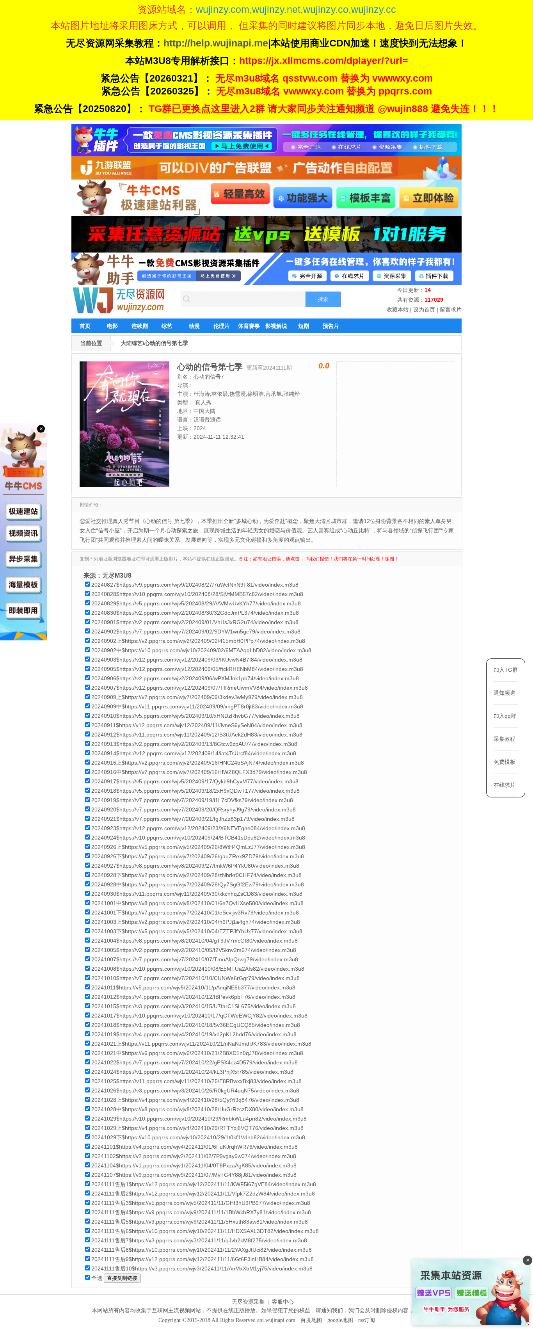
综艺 (167, 326)
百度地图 (311, 1320)
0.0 (323, 365)
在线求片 (504, 785)
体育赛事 (249, 326)
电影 (112, 326)
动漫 (194, 326)
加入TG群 (506, 670)
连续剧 (139, 326)
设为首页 (424, 309)
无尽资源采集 (248, 1302)
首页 (85, 326)
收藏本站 (398, 309)
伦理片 (221, 326)
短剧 (303, 326)
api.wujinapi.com (276, 1320)
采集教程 (504, 739)
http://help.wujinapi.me (215, 42)
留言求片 (451, 309)
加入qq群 (505, 716)
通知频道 (504, 693)
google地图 (340, 1320)
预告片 (331, 326)
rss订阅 (366, 1320)
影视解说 (276, 326)
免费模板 (504, 762)
